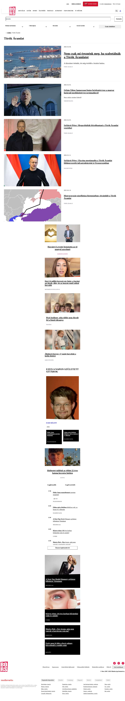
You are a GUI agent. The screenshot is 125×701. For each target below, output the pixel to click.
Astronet (58, 10)
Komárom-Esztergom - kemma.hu (90, 686)
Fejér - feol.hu (65, 686)
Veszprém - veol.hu (108, 689)
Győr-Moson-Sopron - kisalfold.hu (69, 689)
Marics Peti (49, 635)
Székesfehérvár (106, 4)
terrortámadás (68, 101)
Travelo (50, 10)
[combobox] (14, 26)
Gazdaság (70, 680)
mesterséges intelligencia (52, 289)
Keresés (119, 19)
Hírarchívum (46, 667)
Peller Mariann (51, 441)
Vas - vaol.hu (107, 686)
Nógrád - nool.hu (87, 689)
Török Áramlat (68, 66)
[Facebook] (123, 663)
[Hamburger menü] (5, 11)
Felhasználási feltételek (83, 667)
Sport (35, 10)
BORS (9, 33)
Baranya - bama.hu (45, 686)
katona (62, 477)
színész (48, 426)
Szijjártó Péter (68, 168)
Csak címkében (110, 26)
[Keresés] (116, 11)
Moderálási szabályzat (98, 667)
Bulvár (89, 680)
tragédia (48, 324)
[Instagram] (118, 663)
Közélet (61, 680)
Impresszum (55, 667)
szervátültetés (49, 360)
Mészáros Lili (57, 524)
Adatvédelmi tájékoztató (67, 667)
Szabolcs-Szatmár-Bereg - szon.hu (90, 693)
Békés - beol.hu (44, 689)
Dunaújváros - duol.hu (66, 684)
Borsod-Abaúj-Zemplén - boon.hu (48, 691)
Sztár (29, 10)
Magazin (80, 680)
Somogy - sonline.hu (88, 691)
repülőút (48, 652)
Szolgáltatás (98, 680)
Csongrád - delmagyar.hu (46, 693)
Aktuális (21, 10)
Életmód (42, 10)
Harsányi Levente (62, 254)
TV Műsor (78, 10)
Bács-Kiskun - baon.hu (46, 684)
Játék (67, 4)
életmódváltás (68, 439)
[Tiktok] (114, 663)
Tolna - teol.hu (107, 684)
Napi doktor (68, 10)
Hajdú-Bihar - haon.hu (66, 691)
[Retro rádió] (87, 4)
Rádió (108, 680)
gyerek (55, 536)
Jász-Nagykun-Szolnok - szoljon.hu (91, 684)
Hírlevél (109, 667)
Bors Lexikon (76, 4)
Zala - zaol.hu (107, 691)
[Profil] (120, 11)
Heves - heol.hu (65, 693)
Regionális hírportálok (48, 680)
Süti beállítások (118, 667)
